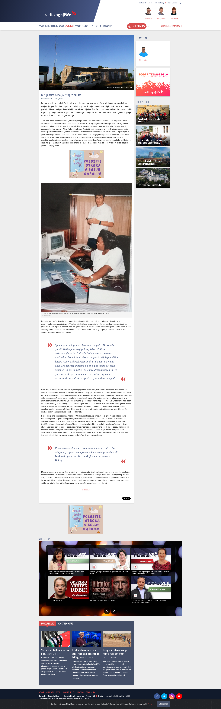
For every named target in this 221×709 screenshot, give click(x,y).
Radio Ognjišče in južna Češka (149, 184)
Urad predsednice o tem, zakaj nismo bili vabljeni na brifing (85, 653)
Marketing (161, 2)
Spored (98, 26)
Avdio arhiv (107, 26)
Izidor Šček (143, 60)
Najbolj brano (47, 623)
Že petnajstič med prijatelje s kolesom (149, 120)
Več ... (150, 704)
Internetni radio (110, 696)
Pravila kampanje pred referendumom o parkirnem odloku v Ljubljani (64, 699)
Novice (61, 26)
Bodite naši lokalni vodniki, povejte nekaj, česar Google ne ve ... (151, 141)
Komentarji (69, 26)
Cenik (155, 2)
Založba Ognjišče (172, 2)
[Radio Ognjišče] (59, 13)
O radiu (100, 696)
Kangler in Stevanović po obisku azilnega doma (115, 652)
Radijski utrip (87, 26)
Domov (41, 26)
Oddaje (77, 26)
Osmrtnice (42, 696)
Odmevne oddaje (65, 623)
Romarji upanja (51, 26)
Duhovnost (80, 692)
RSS (127, 696)
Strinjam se (163, 704)
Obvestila (51, 696)
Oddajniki (120, 696)
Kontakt (150, 2)
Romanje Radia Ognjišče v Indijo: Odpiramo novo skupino (150, 162)
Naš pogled (45, 99)
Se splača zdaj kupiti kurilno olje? (55, 652)
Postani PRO (143, 2)
